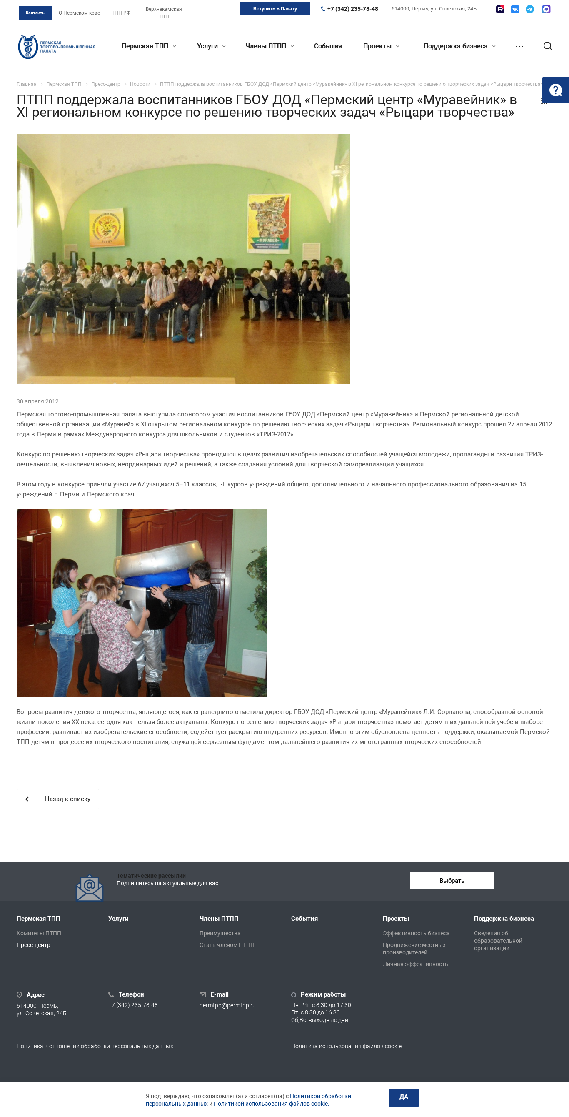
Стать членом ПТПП (227, 945)
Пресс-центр (33, 945)
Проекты (378, 46)
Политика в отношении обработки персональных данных (95, 1046)
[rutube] (500, 9)
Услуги (208, 46)
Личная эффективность (415, 964)
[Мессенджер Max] (546, 9)
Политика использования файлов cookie (346, 1046)
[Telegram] (530, 9)
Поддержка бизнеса (456, 46)
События (328, 46)
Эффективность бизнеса (416, 933)
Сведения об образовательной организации (498, 941)
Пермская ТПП (146, 46)
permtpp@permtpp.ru (228, 1005)
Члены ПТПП (266, 46)
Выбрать (451, 880)
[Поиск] (544, 46)
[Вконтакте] (515, 9)
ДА (403, 1097)
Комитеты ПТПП (39, 933)
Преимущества (220, 933)
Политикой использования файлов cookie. (271, 1103)
